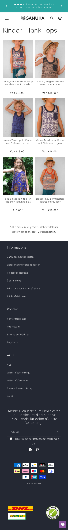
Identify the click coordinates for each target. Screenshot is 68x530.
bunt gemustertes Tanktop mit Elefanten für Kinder (18, 83)
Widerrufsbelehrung (18, 372)
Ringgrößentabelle (17, 272)
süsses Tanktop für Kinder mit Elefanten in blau (18, 141)
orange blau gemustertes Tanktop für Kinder (50, 200)
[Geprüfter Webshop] (53, 513)
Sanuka (37, 483)
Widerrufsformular (17, 380)
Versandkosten (46, 231)
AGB (9, 364)
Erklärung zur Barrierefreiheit (23, 288)
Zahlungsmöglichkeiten (20, 256)
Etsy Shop (12, 342)
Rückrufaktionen (16, 296)
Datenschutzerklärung (19, 388)
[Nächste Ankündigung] (61, 6)
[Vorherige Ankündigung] (6, 6)
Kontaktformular (16, 318)
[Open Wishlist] (62, 524)
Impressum (13, 326)
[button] (7, 18)
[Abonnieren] (57, 432)
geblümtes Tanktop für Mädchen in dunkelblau (18, 200)
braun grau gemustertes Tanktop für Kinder (50, 83)
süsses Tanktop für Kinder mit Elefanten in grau (50, 141)
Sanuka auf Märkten (18, 334)
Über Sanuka (14, 280)
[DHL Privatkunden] (20, 513)
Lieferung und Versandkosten (23, 264)
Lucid (10, 396)
